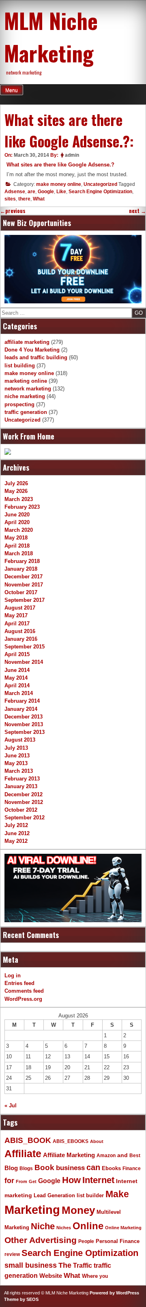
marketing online (25, 381)
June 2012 (17, 833)
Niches (63, 1227)
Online (88, 1225)
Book (44, 1167)
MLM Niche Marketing (51, 36)
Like (61, 191)
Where (90, 1276)
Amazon (106, 1155)
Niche (43, 1226)
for (9, 1181)
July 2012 (16, 825)
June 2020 (17, 515)
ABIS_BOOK (27, 1140)
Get (32, 1181)
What (39, 199)
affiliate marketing (26, 342)
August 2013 (19, 740)
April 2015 (17, 654)
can (93, 1167)
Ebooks (111, 1168)
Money (78, 1210)
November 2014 (23, 662)
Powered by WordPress (114, 1292)
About (96, 1141)
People (86, 1241)
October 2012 (20, 810)
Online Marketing (123, 1227)
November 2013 (23, 724)
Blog (11, 1168)
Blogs (26, 1168)
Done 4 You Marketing (32, 350)
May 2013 (16, 763)
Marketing (32, 1209)
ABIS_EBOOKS (70, 1141)
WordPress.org (23, 999)
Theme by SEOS (21, 1299)
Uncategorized (100, 184)
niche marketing (24, 396)
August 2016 (19, 631)
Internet (98, 1180)
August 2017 (19, 608)
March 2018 (18, 553)
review (12, 1254)
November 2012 (23, 802)
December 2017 (23, 577)
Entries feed (19, 983)
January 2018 (20, 569)
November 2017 (23, 585)
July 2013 (16, 748)
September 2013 (24, 732)
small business (30, 1265)
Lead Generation (54, 1195)
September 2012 (24, 817)
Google (46, 191)
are (31, 191)
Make (117, 1194)
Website (50, 1275)
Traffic (82, 1265)
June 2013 (17, 756)
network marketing (27, 389)
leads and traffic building (35, 357)
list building (19, 365)
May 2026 (16, 491)
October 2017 (20, 592)
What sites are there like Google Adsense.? (60, 165)
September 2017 (24, 600)
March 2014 (18, 693)
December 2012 (23, 794)
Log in (12, 975)
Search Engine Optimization (100, 191)
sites (10, 199)
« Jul (10, 1105)
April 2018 (17, 546)
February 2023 (22, 507)
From (21, 1181)
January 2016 (20, 639)
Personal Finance (118, 1241)
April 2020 (17, 522)
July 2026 (16, 483)
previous (13, 211)
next (137, 211)
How (71, 1180)
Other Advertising (40, 1240)
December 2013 (23, 717)
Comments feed (24, 991)
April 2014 (17, 685)
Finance (131, 1168)
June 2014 (17, 670)
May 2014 (16, 678)
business (70, 1168)
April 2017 (17, 623)
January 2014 (20, 709)
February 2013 (22, 779)
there (24, 199)
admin (72, 155)
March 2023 (18, 499)
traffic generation (25, 412)
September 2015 (24, 647)
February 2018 (22, 561)
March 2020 (18, 530)
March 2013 (18, 771)
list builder (90, 1195)
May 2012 (16, 841)
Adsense (14, 191)
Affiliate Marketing (69, 1155)
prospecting (19, 404)
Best (134, 1155)
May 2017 (16, 615)
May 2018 (16, 538)
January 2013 (20, 786)
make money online (58, 184)
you (103, 1276)
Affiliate (22, 1153)
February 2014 (22, 701)
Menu (11, 90)
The (64, 1265)
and (122, 1155)
